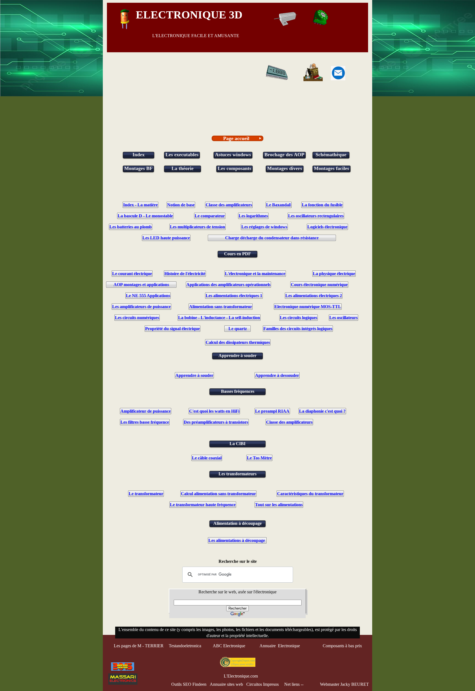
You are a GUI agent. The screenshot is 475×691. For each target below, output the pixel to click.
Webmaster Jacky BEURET (344, 684)
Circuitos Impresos (262, 684)
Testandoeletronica (185, 645)
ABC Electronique (229, 645)
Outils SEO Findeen (188, 684)
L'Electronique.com (241, 676)
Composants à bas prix (342, 645)
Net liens (292, 684)
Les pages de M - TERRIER (139, 645)
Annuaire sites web (226, 684)
